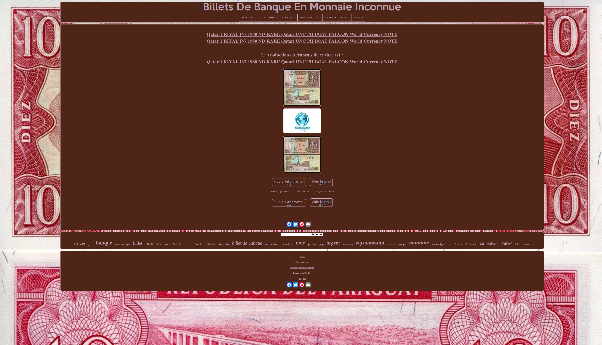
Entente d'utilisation (302, 272)
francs (458, 244)
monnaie (419, 242)
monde (198, 244)
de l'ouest (470, 244)
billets (224, 243)
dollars (492, 244)
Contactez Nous (302, 261)
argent (333, 243)
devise (79, 243)
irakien (274, 244)
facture (312, 244)
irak (266, 244)
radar (526, 244)
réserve (211, 244)
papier (90, 245)
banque (104, 243)
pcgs (321, 244)
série (159, 244)
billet (137, 243)
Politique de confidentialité (302, 267)
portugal (402, 244)
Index (302, 256)
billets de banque (122, 244)
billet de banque (247, 243)
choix (450, 245)
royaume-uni (370, 243)
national (391, 244)
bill (482, 244)
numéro (188, 245)
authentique (438, 244)
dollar (517, 244)
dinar (177, 243)
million (167, 244)
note (300, 243)
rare (149, 243)
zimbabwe (287, 244)
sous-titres (348, 244)
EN (300, 278)
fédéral (507, 244)
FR (304, 278)
